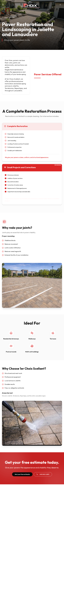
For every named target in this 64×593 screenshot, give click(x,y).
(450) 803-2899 (44, 474)
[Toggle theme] (3, 4)
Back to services (9, 17)
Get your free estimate (22, 474)
